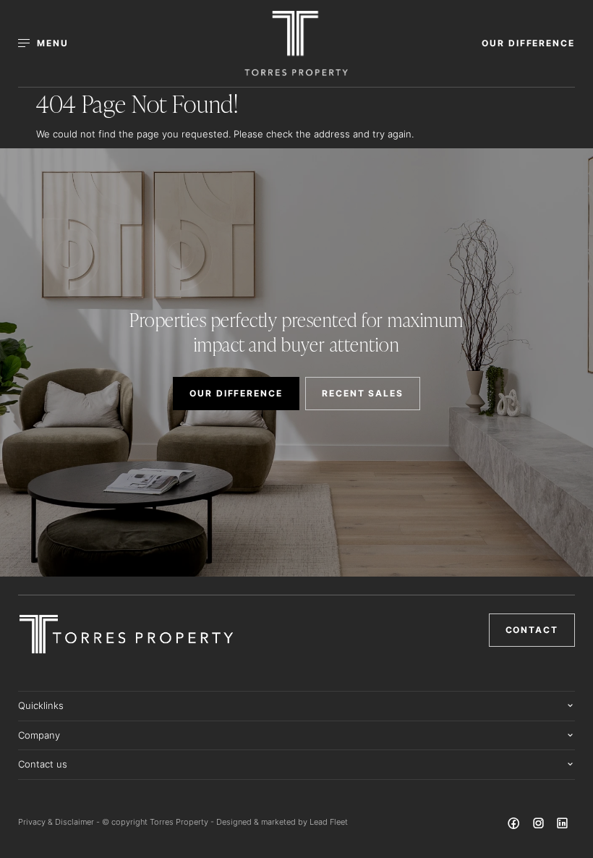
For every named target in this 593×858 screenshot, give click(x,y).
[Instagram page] (539, 825)
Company (39, 735)
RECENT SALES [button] (363, 393)
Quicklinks (41, 705)
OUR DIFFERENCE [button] (528, 43)
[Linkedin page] (562, 825)
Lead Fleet (329, 822)
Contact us (42, 763)
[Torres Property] (296, 43)
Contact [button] (531, 630)
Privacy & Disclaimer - (60, 822)
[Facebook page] (515, 825)
